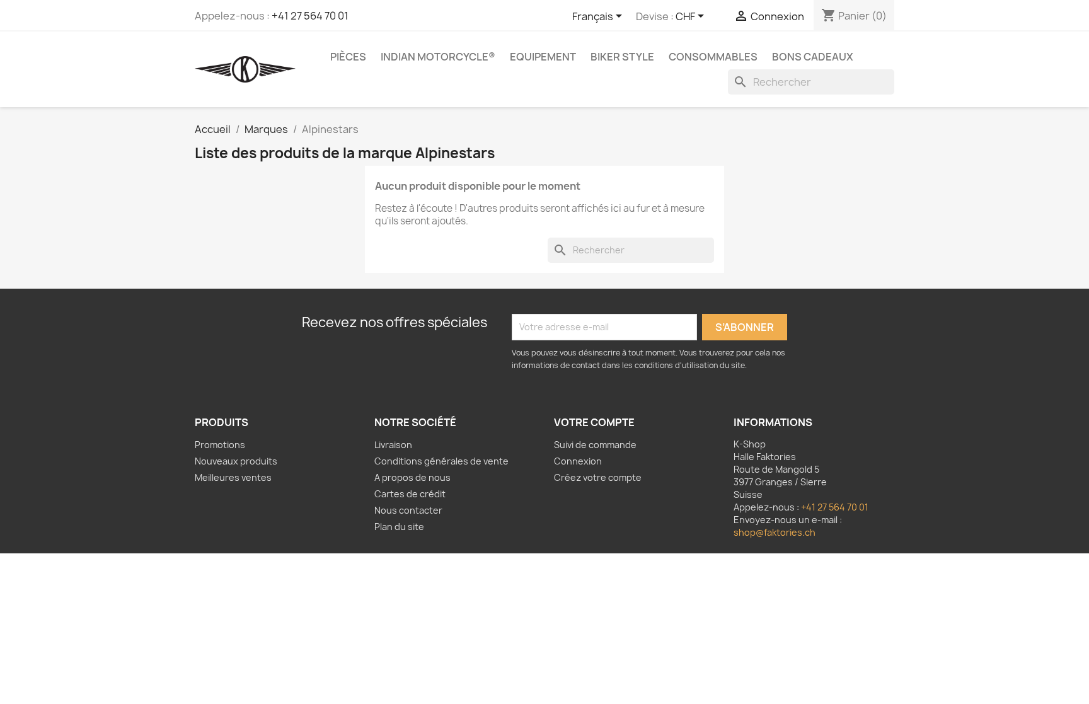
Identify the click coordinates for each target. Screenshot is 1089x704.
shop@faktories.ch (774, 532)
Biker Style (622, 57)
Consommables (713, 57)
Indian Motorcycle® (438, 57)
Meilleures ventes (233, 477)
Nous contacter (408, 510)
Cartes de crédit (410, 494)
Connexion (578, 461)
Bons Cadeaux (812, 57)
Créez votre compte (598, 477)
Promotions (220, 445)
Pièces (348, 57)
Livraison (393, 445)
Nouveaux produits (236, 461)
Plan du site (399, 527)
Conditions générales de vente (441, 461)
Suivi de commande (595, 445)
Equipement (543, 57)
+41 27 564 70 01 (310, 16)
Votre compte (594, 422)
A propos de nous (412, 477)
